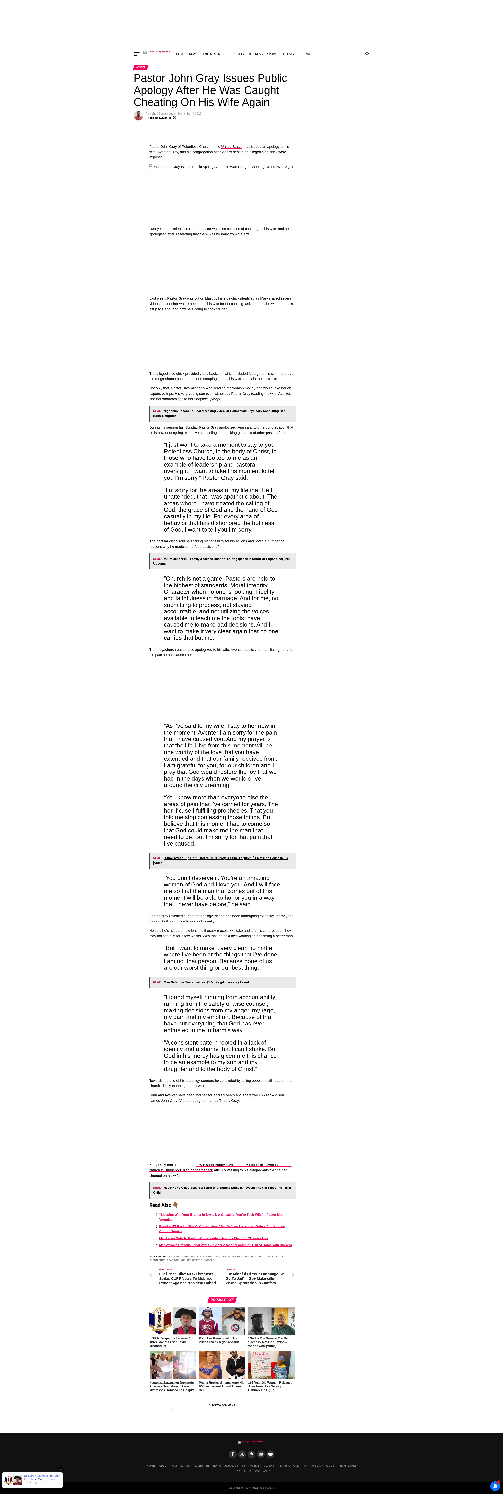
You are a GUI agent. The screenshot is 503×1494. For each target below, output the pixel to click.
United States (231, 147)
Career (309, 54)
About (163, 1465)
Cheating (236, 1257)
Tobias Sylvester (160, 117)
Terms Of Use (288, 1465)
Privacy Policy (323, 1465)
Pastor (173, 1260)
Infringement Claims (258, 1465)
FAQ (305, 1465)
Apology (198, 1257)
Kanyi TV (238, 54)
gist (263, 1257)
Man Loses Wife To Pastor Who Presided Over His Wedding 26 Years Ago (213, 1238)
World (210, 1260)
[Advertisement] (251, 24)
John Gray (158, 1260)
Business (256, 54)
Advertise (201, 1465)
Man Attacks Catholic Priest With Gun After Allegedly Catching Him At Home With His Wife (225, 1245)
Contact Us (181, 1465)
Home (180, 54)
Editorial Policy (225, 1465)
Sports (272, 54)
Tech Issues (347, 1465)
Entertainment (214, 54)
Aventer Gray (216, 1257)
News (193, 54)
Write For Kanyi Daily (253, 1470)
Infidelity (277, 1257)
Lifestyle (290, 54)
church (251, 1257)
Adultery (181, 1257)
